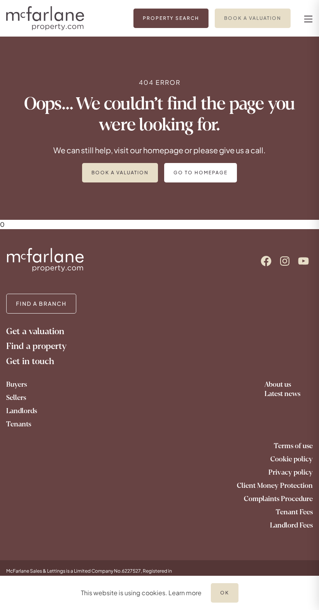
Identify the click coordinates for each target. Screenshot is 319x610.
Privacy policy (290, 472)
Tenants (18, 424)
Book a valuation (120, 172)
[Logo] (55, 18)
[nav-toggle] (307, 18)
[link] (171, 18)
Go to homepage (201, 172)
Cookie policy (291, 459)
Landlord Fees (291, 525)
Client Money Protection (275, 485)
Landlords (21, 411)
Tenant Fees (294, 512)
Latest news (282, 393)
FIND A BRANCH (41, 303)
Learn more (185, 593)
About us (278, 384)
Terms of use (293, 446)
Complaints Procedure (278, 498)
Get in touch (30, 361)
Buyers (16, 384)
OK (224, 593)
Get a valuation (35, 331)
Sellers (16, 397)
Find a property (36, 346)
